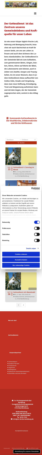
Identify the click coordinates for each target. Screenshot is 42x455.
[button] (35, 13)
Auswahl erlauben (21, 260)
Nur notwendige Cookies (21, 265)
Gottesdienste (13, 335)
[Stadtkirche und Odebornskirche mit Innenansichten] (21, 4)
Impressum (7, 448)
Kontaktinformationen (21, 431)
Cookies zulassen (21, 254)
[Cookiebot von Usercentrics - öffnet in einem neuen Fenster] (31, 188)
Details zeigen (31, 248)
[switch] (37, 228)
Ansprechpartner (15, 352)
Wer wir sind (12, 320)
